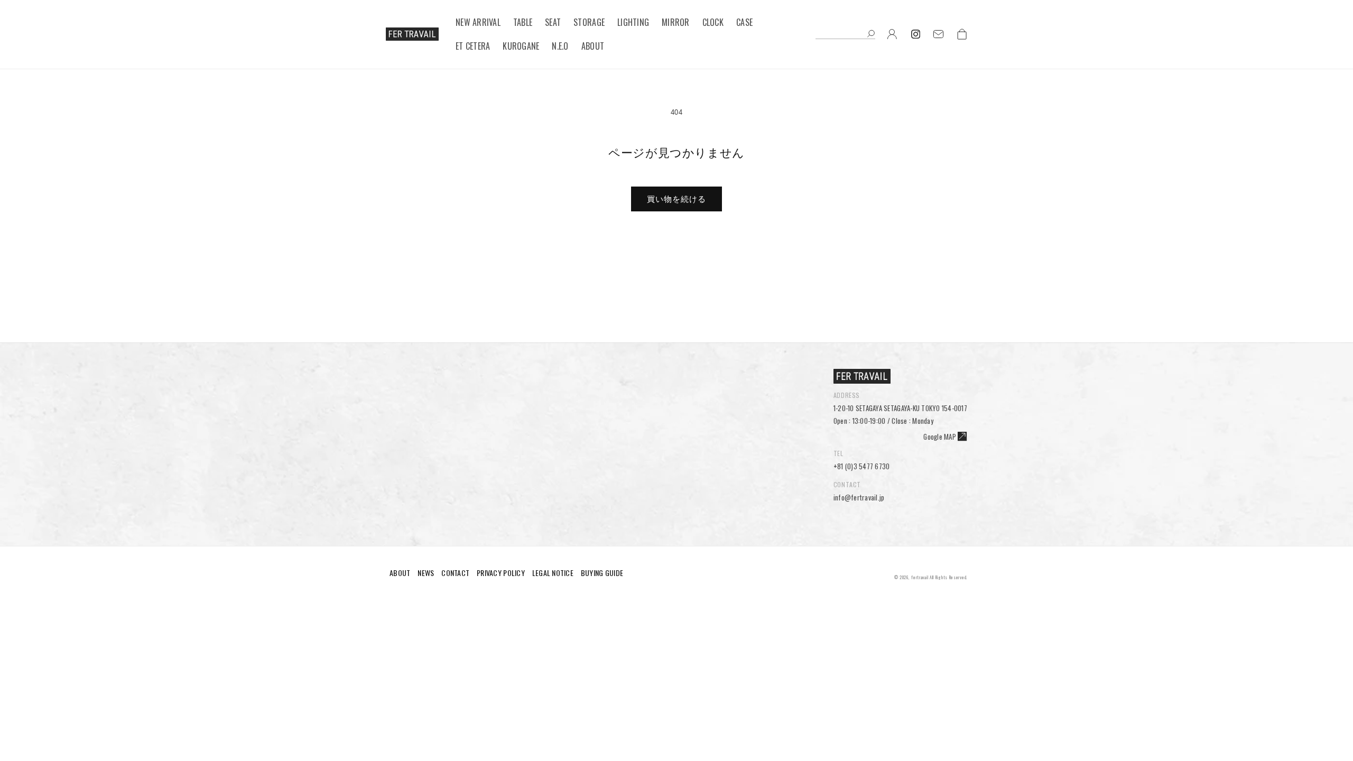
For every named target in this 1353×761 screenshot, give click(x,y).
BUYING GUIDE (602, 572)
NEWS (426, 572)
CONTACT (455, 572)
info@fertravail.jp (859, 497)
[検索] (871, 35)
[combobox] (845, 34)
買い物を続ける (676, 198)
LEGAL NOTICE (552, 572)
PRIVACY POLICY (501, 572)
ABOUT (400, 572)
